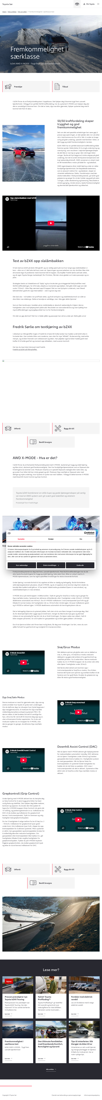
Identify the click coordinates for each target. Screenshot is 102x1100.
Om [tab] (81, 539)
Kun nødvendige (22, 565)
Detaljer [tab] (51, 539)
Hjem (4, 11)
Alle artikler (12, 11)
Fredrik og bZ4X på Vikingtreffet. (25, 349)
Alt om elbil (22, 11)
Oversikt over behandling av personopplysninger (66, 1095)
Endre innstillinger (49, 565)
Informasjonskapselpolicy (92, 1095)
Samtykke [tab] (21, 539)
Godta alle (80, 565)
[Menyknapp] (98, 4)
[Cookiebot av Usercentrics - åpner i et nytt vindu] (85, 533)
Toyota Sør (7, 4)
